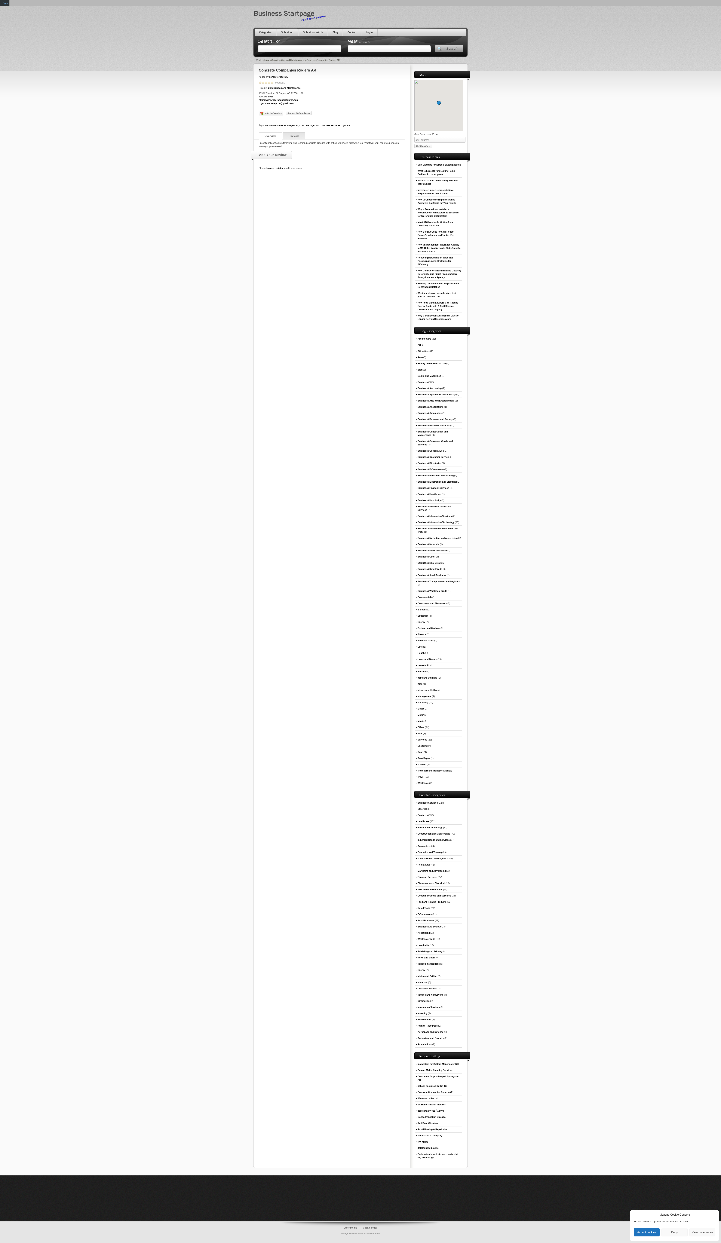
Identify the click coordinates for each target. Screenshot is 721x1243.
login (269, 168)
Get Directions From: (426, 134)
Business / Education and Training (436, 475)
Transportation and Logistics (433, 858)
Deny (674, 1232)
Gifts (420, 647)
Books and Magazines (429, 376)
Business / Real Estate (430, 563)
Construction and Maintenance (287, 60)
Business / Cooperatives (431, 451)
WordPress (374, 1233)
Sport (420, 752)
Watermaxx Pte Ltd (428, 1098)
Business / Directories (429, 463)
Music (421, 721)
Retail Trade (424, 908)
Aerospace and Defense (430, 1032)
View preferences (702, 1232)
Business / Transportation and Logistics (439, 581)
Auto (420, 357)
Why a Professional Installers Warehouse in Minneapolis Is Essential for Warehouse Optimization (438, 212)
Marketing (423, 702)
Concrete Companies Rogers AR (287, 70)
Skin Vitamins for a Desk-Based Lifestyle (439, 164)
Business (423, 382)
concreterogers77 (278, 77)
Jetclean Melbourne (428, 1148)
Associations (425, 1044)
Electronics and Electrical (431, 883)
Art (419, 345)
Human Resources (428, 1026)
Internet (422, 671)
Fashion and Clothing (429, 628)
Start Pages (424, 758)
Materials (423, 982)
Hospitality (423, 945)
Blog (335, 32)
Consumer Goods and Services (434, 895)
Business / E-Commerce (431, 469)
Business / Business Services (434, 425)
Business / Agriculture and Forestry (437, 394)
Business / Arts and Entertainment (436, 400)
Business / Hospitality (429, 500)
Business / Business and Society (435, 419)
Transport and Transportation (433, 770)
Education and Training (430, 852)
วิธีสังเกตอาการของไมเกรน (431, 1111)
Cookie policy (370, 1227)
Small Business (426, 920)
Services (422, 739)
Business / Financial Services (433, 488)
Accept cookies (646, 1232)
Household (423, 665)
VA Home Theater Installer (432, 1104)
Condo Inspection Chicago (432, 1117)
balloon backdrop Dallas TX (432, 1086)
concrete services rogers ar (336, 125)
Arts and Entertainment (430, 889)
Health (421, 653)
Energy (421, 622)
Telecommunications (429, 964)
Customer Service (427, 988)
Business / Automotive (430, 413)
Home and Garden (427, 659)
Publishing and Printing (430, 951)
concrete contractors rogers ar (281, 125)
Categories (265, 32)
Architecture (424, 338)
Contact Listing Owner (298, 113)
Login (369, 32)
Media (421, 708)
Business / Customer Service (433, 457)
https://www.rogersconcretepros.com (279, 100)
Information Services (429, 1007)
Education (423, 616)
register (279, 168)
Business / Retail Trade (430, 569)
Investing (422, 1013)
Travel (421, 777)
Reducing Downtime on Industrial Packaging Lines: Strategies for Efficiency (435, 261)
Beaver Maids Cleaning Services (435, 1070)
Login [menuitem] (5, 3)
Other (421, 809)
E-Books (422, 609)
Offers (421, 727)
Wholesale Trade (426, 939)
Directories (424, 1001)
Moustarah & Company (430, 1135)
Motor (421, 715)
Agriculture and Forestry (431, 1038)
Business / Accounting (430, 388)
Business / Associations (430, 407)
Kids (420, 684)
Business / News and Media (432, 550)
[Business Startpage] (256, 60)
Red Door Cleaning (428, 1123)
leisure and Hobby (427, 690)
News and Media (426, 957)
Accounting (424, 933)
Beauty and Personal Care (432, 363)
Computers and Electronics (432, 603)
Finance (422, 634)
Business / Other (426, 556)
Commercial (424, 597)
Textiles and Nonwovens (430, 995)
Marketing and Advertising (432, 871)
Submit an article (313, 32)
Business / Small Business (432, 575)
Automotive (424, 846)
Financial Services (427, 877)
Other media (350, 1227)
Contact (352, 32)
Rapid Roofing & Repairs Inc (433, 1129)
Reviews (294, 135)
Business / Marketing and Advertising (438, 538)
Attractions (424, 351)
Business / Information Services (435, 516)
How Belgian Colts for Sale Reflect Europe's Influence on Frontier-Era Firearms (436, 235)
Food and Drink (426, 640)
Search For (269, 41)
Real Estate (424, 864)
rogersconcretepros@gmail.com (276, 103)
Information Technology (430, 827)
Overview (270, 135)
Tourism (422, 764)
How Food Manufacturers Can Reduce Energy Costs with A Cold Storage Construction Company (438, 306)
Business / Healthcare (429, 494)
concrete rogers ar (309, 125)
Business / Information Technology (436, 522)
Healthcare (423, 821)
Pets (420, 733)
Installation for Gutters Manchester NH (438, 1064)
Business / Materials (428, 544)
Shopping (423, 746)
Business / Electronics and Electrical (437, 482)
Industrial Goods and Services (434, 840)
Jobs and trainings (427, 677)
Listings (264, 60)
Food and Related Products (432, 902)
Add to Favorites (273, 113)
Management (424, 696)
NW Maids (423, 1142)
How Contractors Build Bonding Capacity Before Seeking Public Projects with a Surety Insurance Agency (439, 274)
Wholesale (423, 783)
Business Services (428, 803)
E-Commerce (425, 914)
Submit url (287, 32)
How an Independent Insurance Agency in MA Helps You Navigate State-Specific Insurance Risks (439, 248)
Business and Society (429, 926)
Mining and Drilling (427, 976)
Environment (424, 1019)
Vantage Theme (348, 1233)
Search (452, 48)
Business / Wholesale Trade (432, 591)
